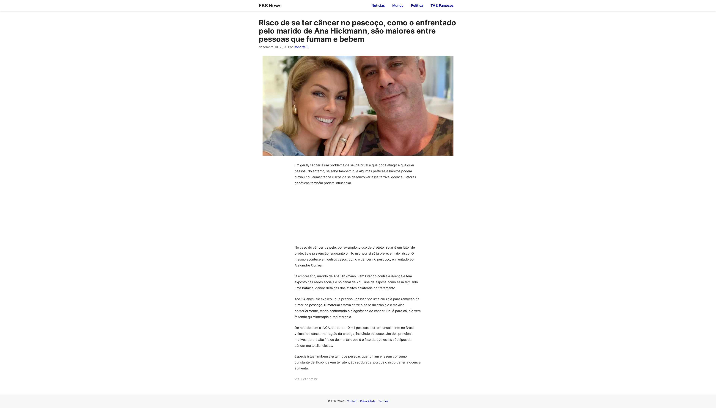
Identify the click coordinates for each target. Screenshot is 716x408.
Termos (383, 401)
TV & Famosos (442, 5)
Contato (352, 401)
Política (417, 5)
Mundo (397, 5)
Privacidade (368, 401)
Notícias (378, 5)
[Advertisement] (358, 217)
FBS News (270, 5)
